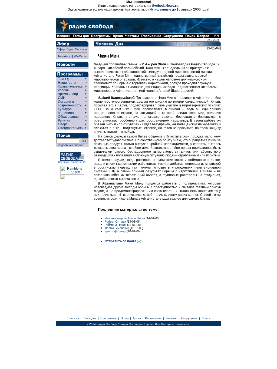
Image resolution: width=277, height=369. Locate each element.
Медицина (65, 113)
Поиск (206, 318)
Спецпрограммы (70, 128)
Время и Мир (68, 94)
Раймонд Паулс (115, 224)
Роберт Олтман (115, 221)
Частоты (171, 318)
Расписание (153, 318)
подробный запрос (69, 145)
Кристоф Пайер (115, 231)
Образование (68, 117)
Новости (73, 318)
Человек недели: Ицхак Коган (125, 218)
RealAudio (64, 56)
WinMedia (80, 56)
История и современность (69, 103)
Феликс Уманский (117, 228)
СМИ (61, 98)
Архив (137, 318)
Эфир (124, 318)
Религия (64, 120)
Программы (108, 318)
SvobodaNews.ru (165, 6)
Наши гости (66, 83)
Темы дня (65, 79)
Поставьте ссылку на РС (72, 162)
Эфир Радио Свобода (72, 49)
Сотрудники (189, 318)
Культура (64, 109)
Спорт (62, 124)
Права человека (70, 86)
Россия (63, 90)
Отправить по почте (121, 241)
